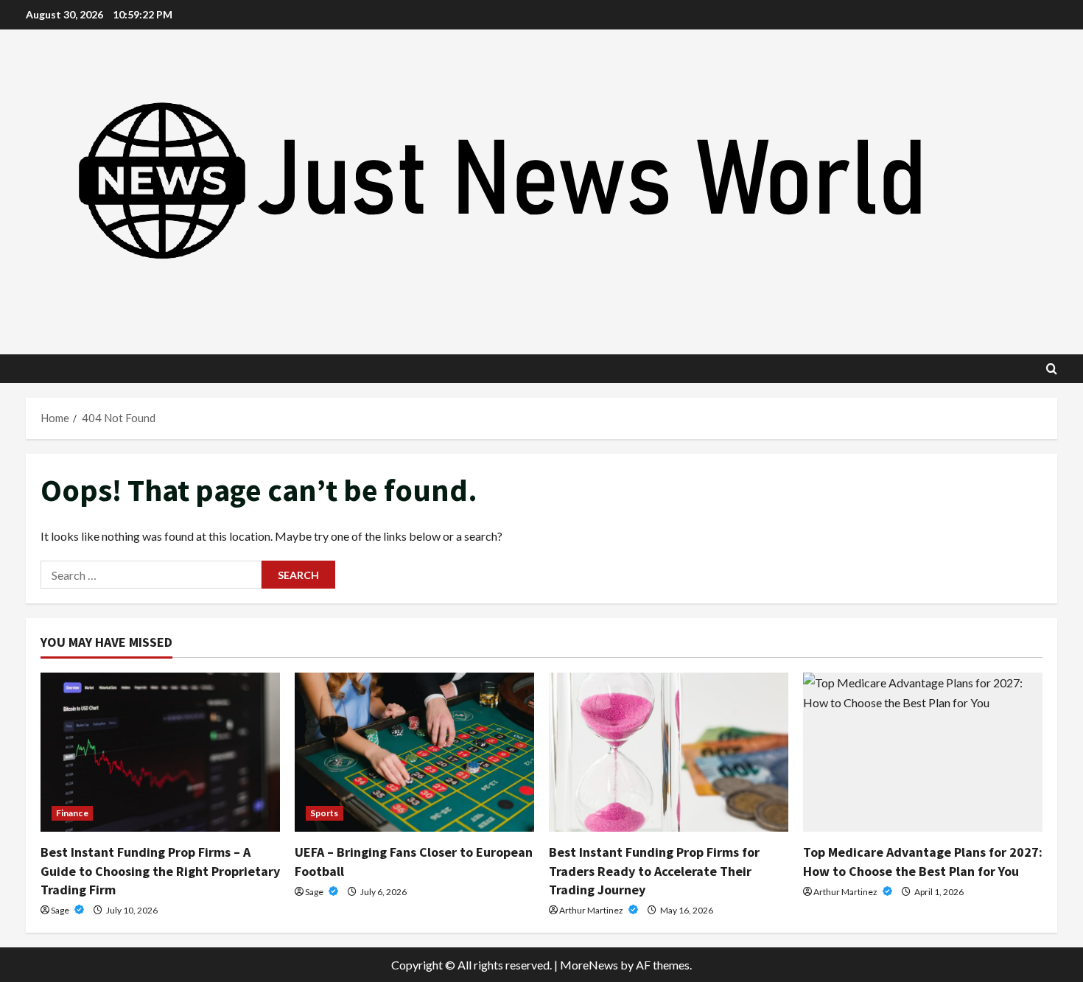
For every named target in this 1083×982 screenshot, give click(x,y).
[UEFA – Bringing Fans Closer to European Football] (414, 752)
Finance (72, 812)
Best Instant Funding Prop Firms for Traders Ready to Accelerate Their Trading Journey (654, 870)
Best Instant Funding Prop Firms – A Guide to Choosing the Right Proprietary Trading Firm (160, 870)
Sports (324, 812)
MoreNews (589, 965)
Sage (61, 910)
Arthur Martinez (592, 910)
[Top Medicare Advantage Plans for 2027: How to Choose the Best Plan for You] (922, 752)
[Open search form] (1051, 368)
